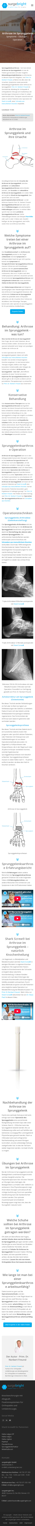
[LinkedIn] (6, 1420)
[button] (32, 5)
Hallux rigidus (7, 1439)
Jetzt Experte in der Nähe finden (17, 1325)
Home (5, 1523)
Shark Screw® (6, 101)
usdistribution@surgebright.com (19, 1501)
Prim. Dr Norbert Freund (11, 992)
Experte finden (17, 311)
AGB (21, 1523)
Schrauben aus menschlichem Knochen (14, 357)
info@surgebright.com (15, 1485)
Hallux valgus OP (8, 1434)
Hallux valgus (6, 1437)
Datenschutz (13, 1523)
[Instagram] (3, 1420)
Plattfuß (5, 1442)
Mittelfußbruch (7, 1449)
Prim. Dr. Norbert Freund (19, 87)
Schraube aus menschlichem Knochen (14, 486)
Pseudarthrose (7, 1444)
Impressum (28, 1523)
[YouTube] (10, 1420)
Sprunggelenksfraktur (10, 1447)
